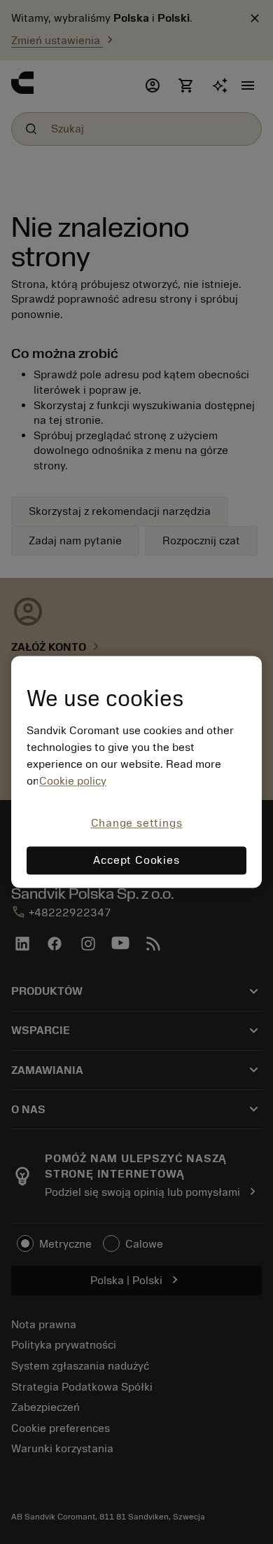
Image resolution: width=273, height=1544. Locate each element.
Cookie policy (72, 781)
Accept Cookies (136, 861)
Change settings (137, 823)
